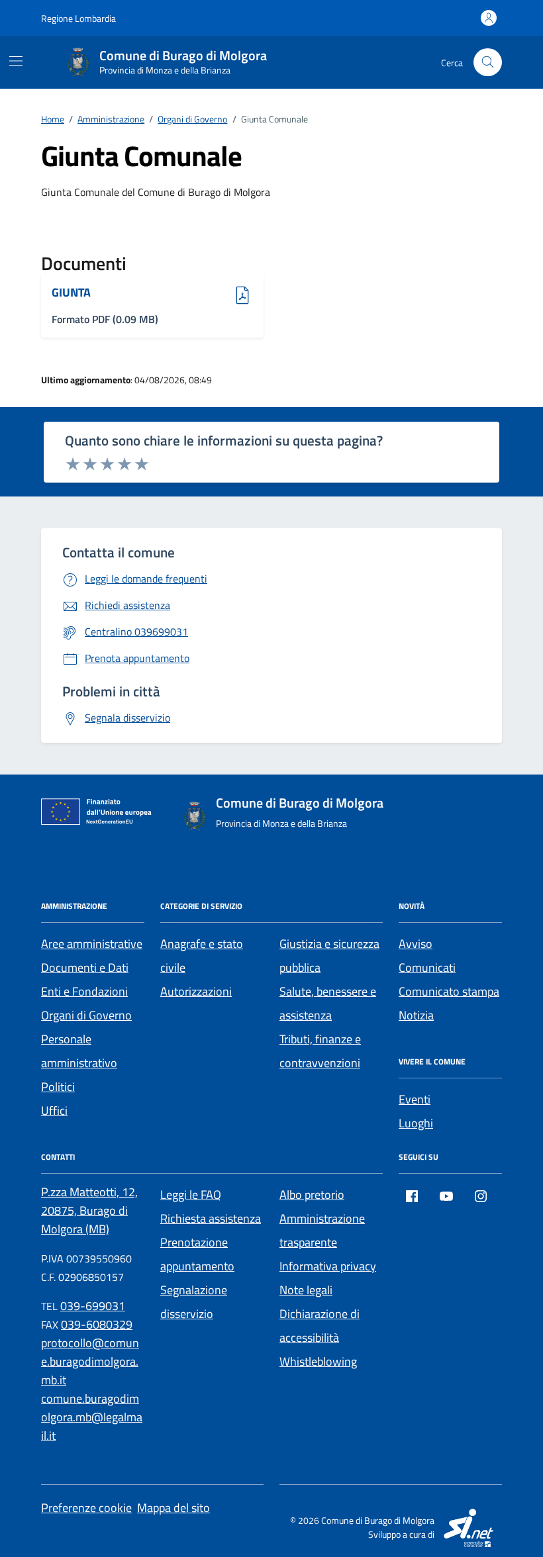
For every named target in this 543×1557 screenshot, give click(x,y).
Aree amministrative (91, 944)
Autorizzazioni (196, 991)
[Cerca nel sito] (487, 62)
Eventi (414, 1099)
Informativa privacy (327, 1266)
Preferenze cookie (86, 1508)
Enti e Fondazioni (84, 991)
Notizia (416, 1015)
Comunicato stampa (449, 991)
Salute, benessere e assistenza (327, 1003)
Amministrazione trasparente (322, 1230)
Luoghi (416, 1123)
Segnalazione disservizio (193, 1302)
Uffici (54, 1110)
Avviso (415, 944)
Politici (58, 1087)
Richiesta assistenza (210, 1218)
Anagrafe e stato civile (201, 955)
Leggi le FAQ (190, 1194)
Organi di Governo (86, 1015)
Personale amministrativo (79, 1051)
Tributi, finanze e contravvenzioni (320, 1051)
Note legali (305, 1290)
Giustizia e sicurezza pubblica (329, 955)
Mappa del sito (173, 1508)
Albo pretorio (311, 1194)
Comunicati (427, 967)
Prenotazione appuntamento (197, 1254)
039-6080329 (96, 1324)
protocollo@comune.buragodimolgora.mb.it (90, 1361)
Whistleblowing (318, 1361)
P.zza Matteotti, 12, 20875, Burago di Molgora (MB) (89, 1210)
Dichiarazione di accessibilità (319, 1325)
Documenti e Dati (84, 967)
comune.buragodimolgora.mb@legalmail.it (91, 1417)
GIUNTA (88, 293)
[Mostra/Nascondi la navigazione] (16, 61)
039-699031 (92, 1306)
